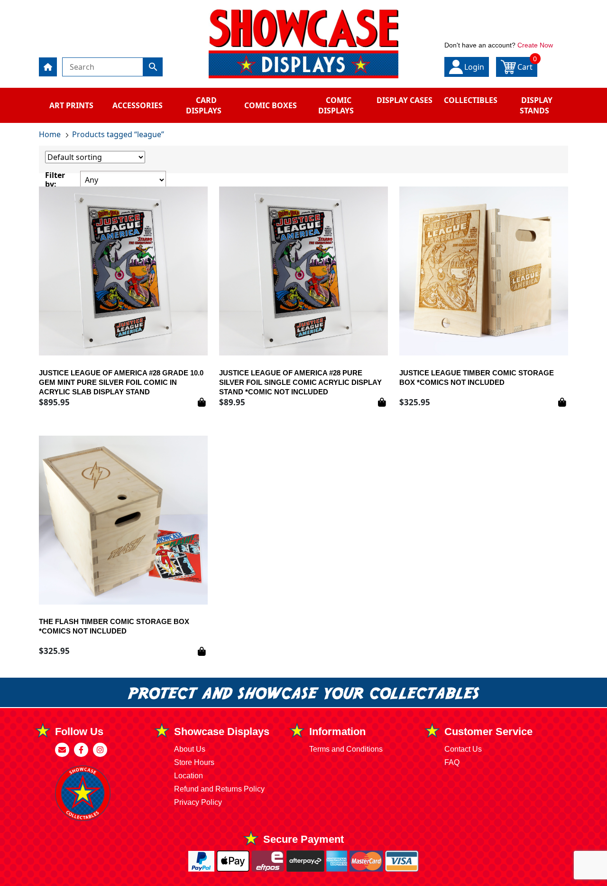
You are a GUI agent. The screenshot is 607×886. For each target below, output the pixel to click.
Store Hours (194, 762)
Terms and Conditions (346, 749)
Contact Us (463, 749)
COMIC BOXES (270, 105)
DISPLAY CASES (404, 100)
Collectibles (470, 100)
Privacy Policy (198, 802)
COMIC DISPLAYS (336, 105)
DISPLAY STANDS (536, 105)
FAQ (452, 762)
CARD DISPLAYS (203, 105)
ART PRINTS (71, 105)
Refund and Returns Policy (219, 789)
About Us (189, 749)
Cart (527, 64)
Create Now (535, 45)
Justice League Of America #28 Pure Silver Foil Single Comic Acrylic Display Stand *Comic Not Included (300, 382)
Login (474, 67)
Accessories (137, 105)
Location (188, 776)
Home (50, 134)
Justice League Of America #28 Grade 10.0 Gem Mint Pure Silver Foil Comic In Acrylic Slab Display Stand (121, 382)
